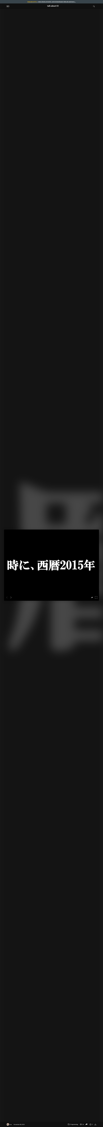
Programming (74, 1124)
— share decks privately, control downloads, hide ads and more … (51, 1)
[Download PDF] (95, 1124)
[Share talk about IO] (86, 1124)
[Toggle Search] (94, 6)
